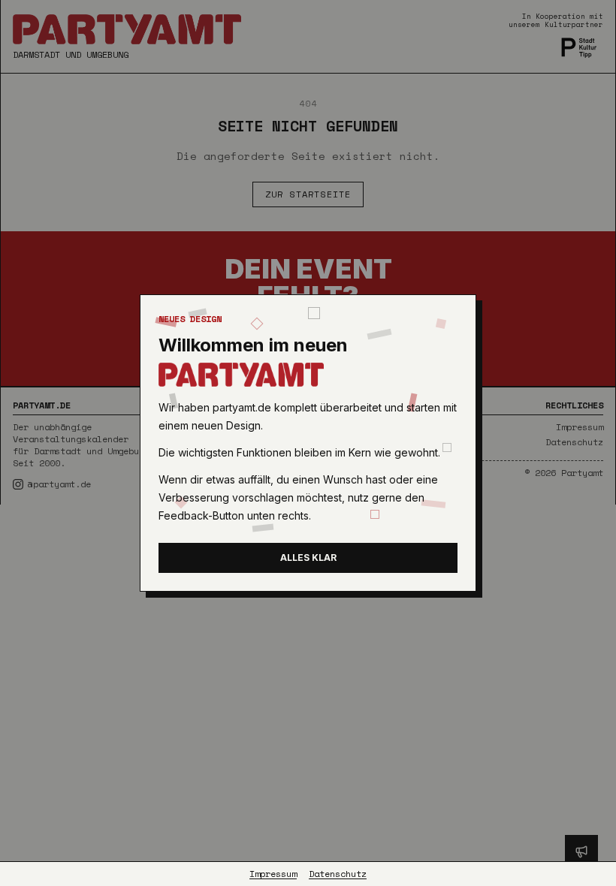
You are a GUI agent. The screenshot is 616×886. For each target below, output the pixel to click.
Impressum (273, 874)
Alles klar (308, 557)
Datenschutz (338, 874)
